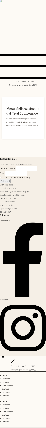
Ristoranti (6, 392)
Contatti (5, 389)
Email (2, 173)
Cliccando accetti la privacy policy (15, 177)
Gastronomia (7, 386)
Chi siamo (6, 379)
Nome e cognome (7, 168)
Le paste (5, 382)
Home (4, 375)
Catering (5, 396)
